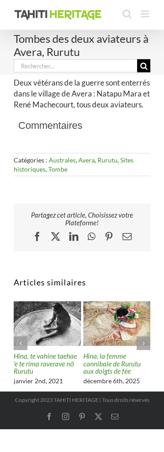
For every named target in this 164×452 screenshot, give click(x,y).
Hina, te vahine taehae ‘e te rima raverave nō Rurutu (45, 363)
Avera (86, 160)
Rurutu (107, 160)
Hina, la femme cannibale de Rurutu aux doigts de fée (112, 363)
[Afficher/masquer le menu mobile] (145, 14)
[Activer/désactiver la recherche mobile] (127, 14)
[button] (20, 343)
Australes (62, 160)
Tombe (57, 169)
